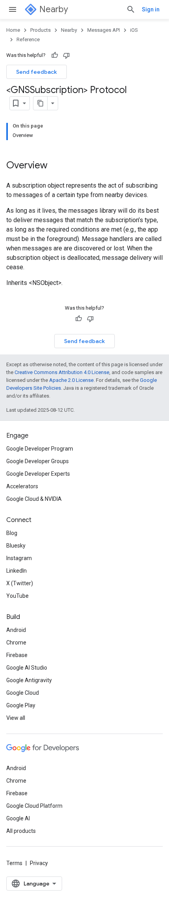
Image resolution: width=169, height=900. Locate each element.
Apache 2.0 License (71, 380)
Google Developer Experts (38, 474)
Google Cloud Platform (34, 806)
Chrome (16, 642)
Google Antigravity (29, 680)
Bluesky (16, 545)
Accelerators (22, 486)
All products (21, 831)
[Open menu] (12, 9)
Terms (14, 863)
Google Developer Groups (37, 461)
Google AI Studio (26, 668)
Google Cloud (22, 693)
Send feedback (36, 71)
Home (13, 30)
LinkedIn (16, 571)
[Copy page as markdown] (40, 103)
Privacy (39, 863)
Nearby (53, 9)
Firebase (17, 655)
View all (15, 718)
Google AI (18, 818)
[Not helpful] (66, 55)
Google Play (20, 705)
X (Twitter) (19, 583)
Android (16, 630)
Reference (28, 39)
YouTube (17, 596)
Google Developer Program (39, 448)
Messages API (103, 30)
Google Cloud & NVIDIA (34, 499)
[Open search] (131, 9)
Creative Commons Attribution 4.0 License (62, 372)
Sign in (151, 9)
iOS (134, 30)
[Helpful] (55, 55)
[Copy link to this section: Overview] (55, 166)
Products (40, 30)
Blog (11, 533)
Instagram (19, 558)
